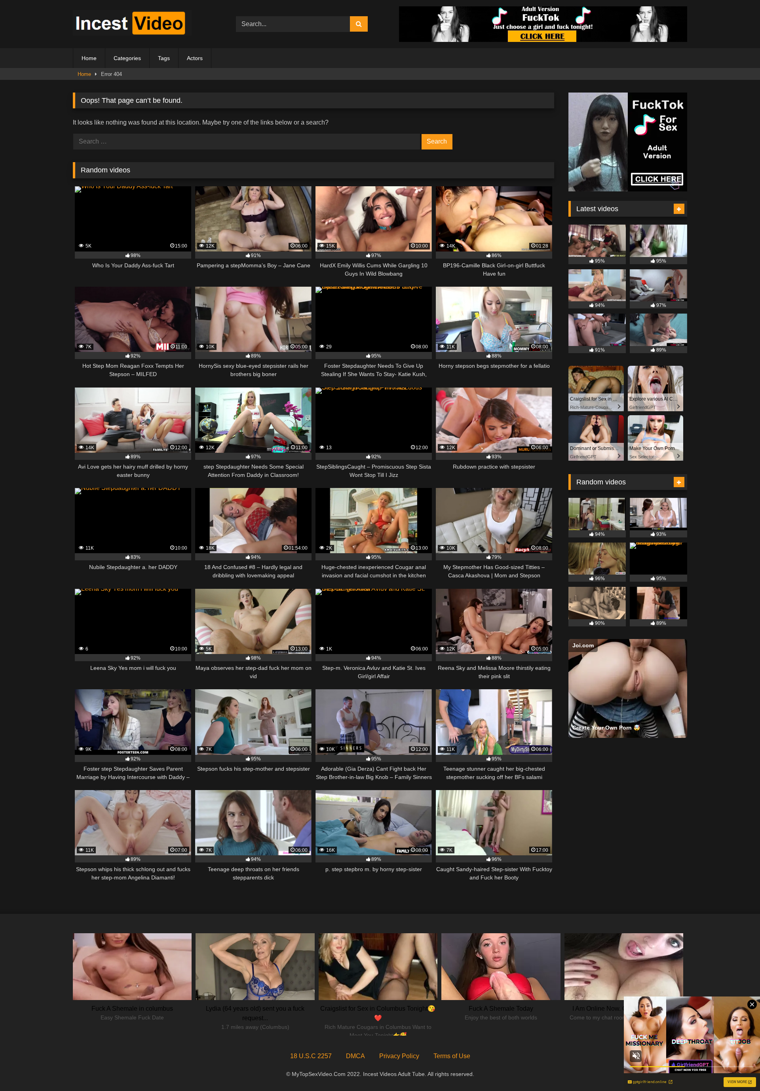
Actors (195, 58)
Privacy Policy (399, 1056)
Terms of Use (451, 1056)
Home (89, 58)
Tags (164, 58)
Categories (127, 58)
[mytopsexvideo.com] (132, 24)
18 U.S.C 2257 (311, 1056)
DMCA (355, 1056)
